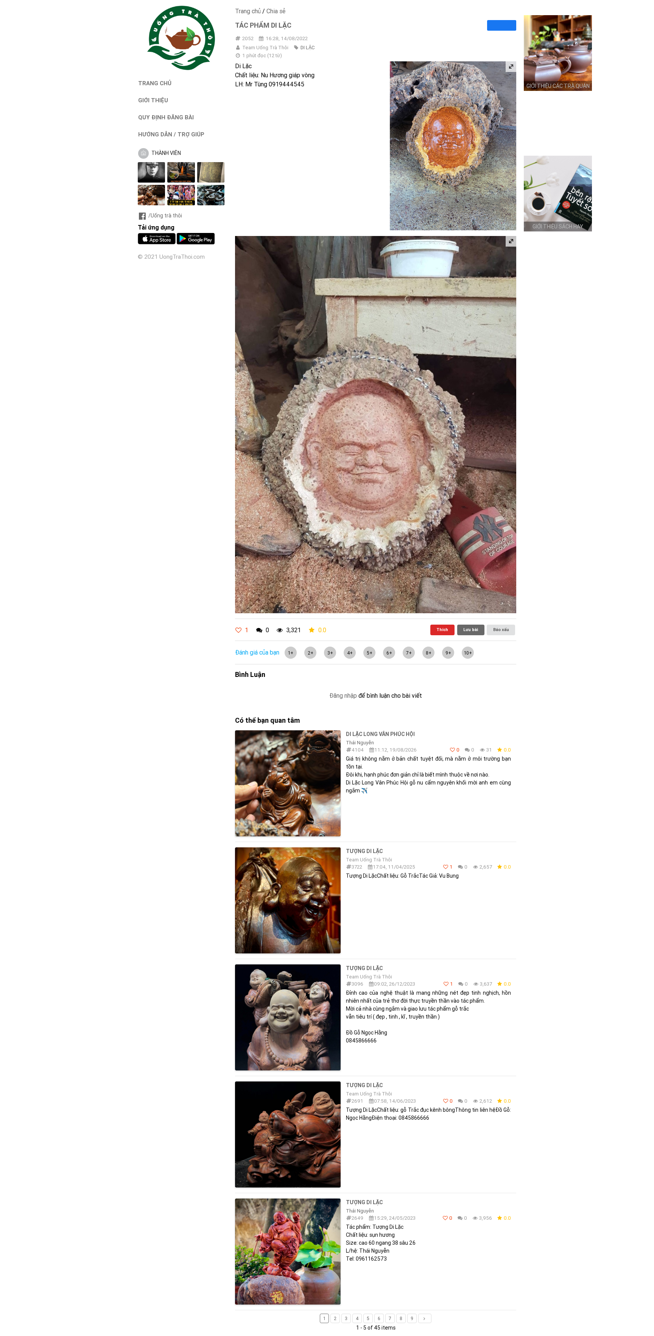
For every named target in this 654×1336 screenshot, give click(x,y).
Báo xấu (501, 629)
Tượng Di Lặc (364, 851)
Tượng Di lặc (364, 1202)
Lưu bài (470, 629)
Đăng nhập (343, 695)
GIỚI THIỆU (153, 100)
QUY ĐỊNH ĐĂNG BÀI (166, 117)
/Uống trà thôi (165, 215)
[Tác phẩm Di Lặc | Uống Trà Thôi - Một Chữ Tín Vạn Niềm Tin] (181, 68)
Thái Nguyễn (360, 742)
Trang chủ (248, 11)
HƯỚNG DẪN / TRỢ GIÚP (171, 134)
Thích (442, 629)
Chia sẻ (275, 11)
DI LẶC (308, 47)
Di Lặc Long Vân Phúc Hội (380, 734)
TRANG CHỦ (154, 83)
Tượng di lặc (364, 968)
